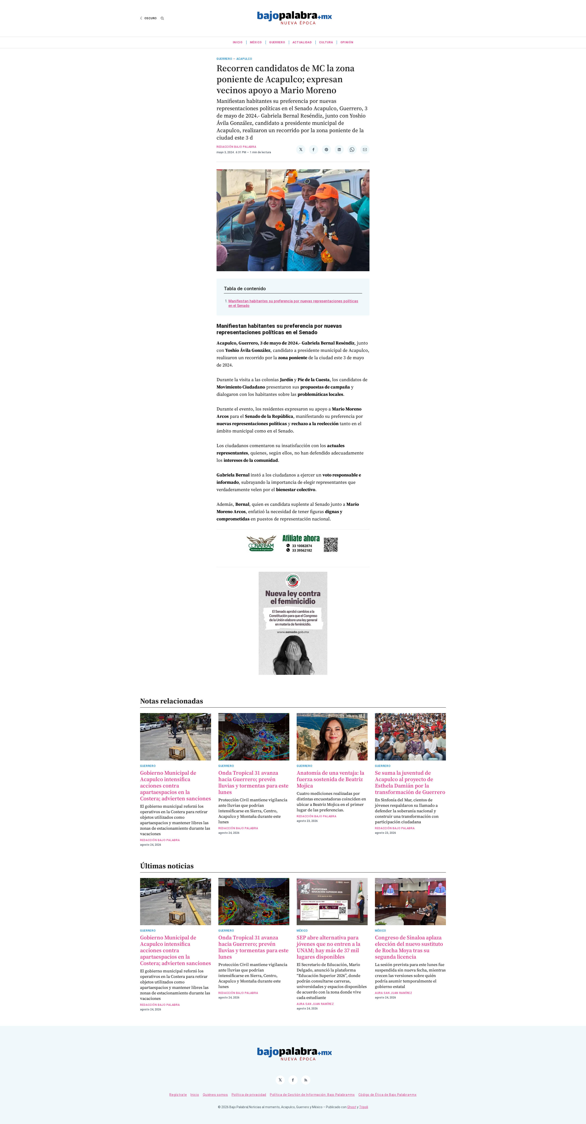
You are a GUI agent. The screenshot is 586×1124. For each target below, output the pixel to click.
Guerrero (277, 42)
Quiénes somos (215, 1095)
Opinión (346, 42)
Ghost (351, 1107)
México (256, 42)
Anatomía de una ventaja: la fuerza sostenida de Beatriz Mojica (330, 779)
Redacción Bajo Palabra (236, 146)
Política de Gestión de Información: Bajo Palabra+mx (312, 1095)
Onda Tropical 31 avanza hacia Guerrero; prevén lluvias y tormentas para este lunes (253, 782)
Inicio (238, 42)
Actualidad (302, 42)
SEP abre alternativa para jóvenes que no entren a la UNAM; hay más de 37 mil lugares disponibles (328, 947)
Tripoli (363, 1107)
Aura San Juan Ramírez (315, 1004)
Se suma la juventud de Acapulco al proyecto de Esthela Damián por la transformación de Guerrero (410, 782)
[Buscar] (162, 18)
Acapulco (244, 58)
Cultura (326, 42)
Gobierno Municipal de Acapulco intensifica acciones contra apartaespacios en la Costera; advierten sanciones (175, 785)
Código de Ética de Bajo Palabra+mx (387, 1095)
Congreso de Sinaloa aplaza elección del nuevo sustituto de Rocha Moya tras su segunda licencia (409, 947)
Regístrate (178, 1095)
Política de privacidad (249, 1095)
